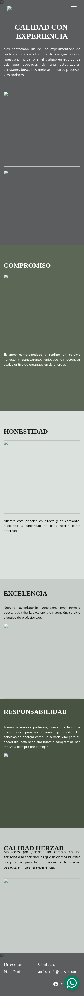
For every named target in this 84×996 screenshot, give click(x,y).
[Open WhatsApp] (71, 982)
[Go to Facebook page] (55, 984)
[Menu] (74, 8)
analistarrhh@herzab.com (57, 972)
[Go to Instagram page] (62, 984)
